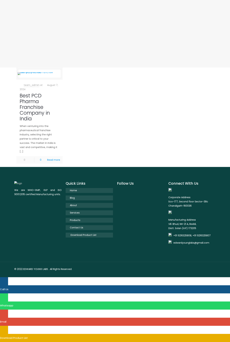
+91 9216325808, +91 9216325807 (192, 235)
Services (75, 212)
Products (75, 220)
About (73, 205)
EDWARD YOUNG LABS (35, 269)
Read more (53, 160)
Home (73, 190)
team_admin (31, 85)
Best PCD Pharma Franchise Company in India (35, 107)
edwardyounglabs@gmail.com (191, 242)
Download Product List (83, 235)
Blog (72, 198)
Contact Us (76, 227)
